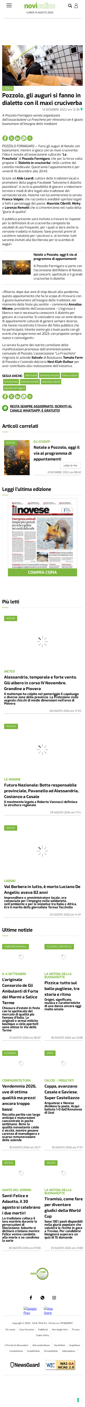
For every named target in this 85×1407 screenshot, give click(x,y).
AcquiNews (74, 1345)
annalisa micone (49, 375)
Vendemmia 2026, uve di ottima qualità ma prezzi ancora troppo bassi (19, 1097)
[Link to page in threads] (30, 138)
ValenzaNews (68, 1351)
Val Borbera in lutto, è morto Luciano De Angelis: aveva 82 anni (42, 889)
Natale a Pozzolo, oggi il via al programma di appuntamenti (55, 257)
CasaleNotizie (16, 1351)
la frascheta (11, 381)
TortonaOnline (51, 1351)
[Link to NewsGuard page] (26, 1365)
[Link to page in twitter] (11, 138)
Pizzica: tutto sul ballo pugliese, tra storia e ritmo (61, 988)
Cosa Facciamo (26, 1329)
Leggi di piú (70, 465)
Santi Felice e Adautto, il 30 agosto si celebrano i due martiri (21, 1204)
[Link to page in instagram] (54, 1298)
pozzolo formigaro (14, 388)
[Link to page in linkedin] (17, 138)
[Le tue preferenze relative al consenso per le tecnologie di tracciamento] (78, 1400)
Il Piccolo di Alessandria (16, 1345)
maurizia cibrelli (51, 381)
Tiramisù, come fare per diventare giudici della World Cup (63, 1207)
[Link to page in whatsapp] (23, 138)
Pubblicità (43, 1329)
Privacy (75, 1329)
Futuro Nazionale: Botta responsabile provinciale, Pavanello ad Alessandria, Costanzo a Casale (41, 790)
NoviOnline (59, 1345)
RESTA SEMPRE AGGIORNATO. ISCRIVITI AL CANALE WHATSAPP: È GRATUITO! (41, 408)
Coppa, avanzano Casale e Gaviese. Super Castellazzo (61, 1091)
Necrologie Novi (60, 1329)
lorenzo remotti (30, 381)
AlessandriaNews (41, 1345)
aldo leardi (31, 375)
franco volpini (70, 375)
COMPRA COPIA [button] (42, 572)
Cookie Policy (42, 1335)
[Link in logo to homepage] (40, 6)
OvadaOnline (33, 1351)
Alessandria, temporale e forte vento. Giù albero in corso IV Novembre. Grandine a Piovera (40, 682)
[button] (70, 6)
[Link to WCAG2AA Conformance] (58, 1365)
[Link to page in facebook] (5, 138)
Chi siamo (10, 1329)
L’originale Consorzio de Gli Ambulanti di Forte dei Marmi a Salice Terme (20, 991)
